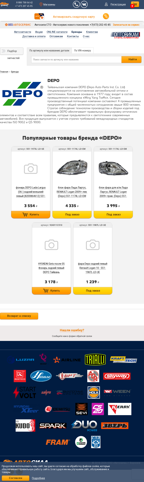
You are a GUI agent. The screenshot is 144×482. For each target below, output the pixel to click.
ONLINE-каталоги (57, 32)
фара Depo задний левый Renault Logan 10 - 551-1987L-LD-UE (92, 268)
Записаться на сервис (126, 24)
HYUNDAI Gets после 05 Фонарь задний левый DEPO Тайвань (51, 268)
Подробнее (38, 478)
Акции (39, 32)
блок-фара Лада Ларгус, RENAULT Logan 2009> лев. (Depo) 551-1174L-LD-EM (72, 191)
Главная (4, 72)
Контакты (73, 36)
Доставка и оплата (33, 36)
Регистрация (118, 4)
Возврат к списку (19, 316)
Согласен (15, 478)
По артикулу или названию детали (49, 50)
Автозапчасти (22, 32)
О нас (86, 36)
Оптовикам (56, 36)
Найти (133, 59)
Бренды (76, 32)
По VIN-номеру (82, 50)
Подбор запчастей (13, 52)
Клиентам (92, 32)
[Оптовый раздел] (126, 34)
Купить (34, 214)
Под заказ (72, 214)
